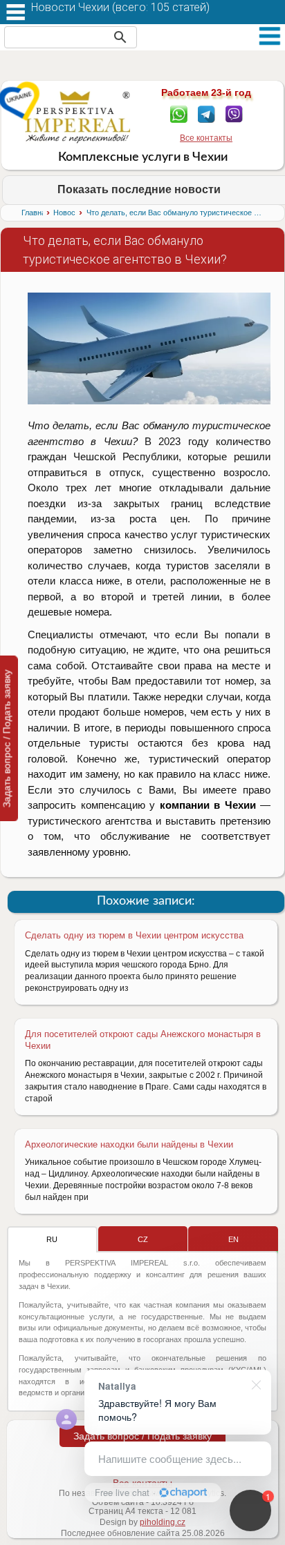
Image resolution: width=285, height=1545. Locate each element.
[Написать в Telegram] (206, 113)
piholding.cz (162, 1522)
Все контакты (206, 138)
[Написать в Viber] (234, 113)
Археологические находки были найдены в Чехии (129, 1144)
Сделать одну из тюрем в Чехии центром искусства (134, 935)
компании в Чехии (208, 805)
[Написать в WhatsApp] (179, 113)
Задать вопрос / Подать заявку (142, 1435)
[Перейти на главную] (77, 116)
